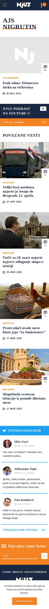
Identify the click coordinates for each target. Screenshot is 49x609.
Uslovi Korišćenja (35, 572)
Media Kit (17, 572)
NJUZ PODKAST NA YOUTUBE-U (16, 111)
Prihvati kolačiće (24, 601)
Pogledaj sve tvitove (20, 530)
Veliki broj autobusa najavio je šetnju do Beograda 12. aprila (18, 191)
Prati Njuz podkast (13, 122)
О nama (6, 572)
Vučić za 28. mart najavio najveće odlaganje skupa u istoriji (23, 262)
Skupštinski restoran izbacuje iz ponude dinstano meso (24, 398)
